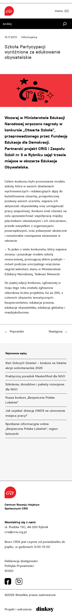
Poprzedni (17, 331)
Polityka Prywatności (19, 566)
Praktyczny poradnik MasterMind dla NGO (35, 376)
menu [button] (59, 11)
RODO (9, 571)
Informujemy (29, 37)
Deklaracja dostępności (21, 561)
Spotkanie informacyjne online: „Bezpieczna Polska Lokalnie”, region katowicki (31, 429)
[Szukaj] (64, 24)
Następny (55, 331)
